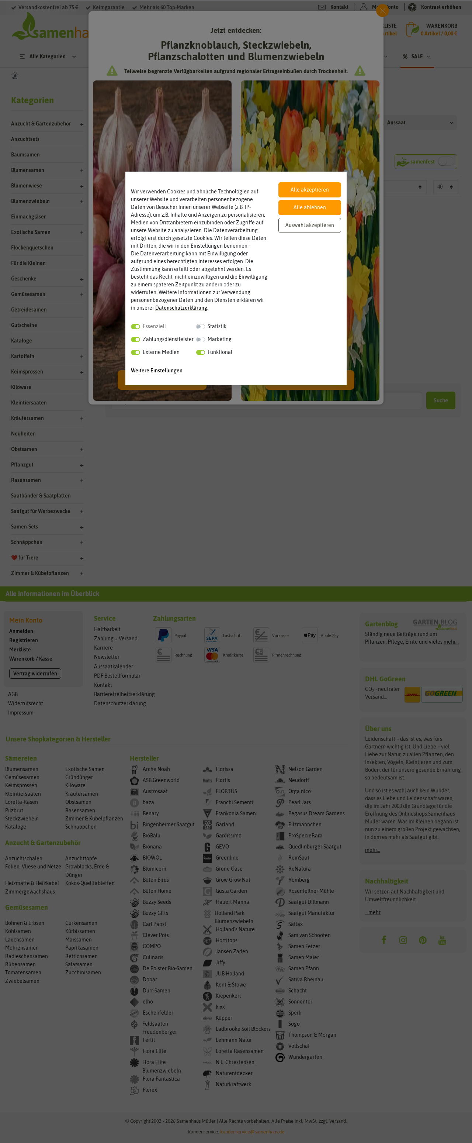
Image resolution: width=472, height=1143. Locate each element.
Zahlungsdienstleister (168, 339)
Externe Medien (161, 352)
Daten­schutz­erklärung (181, 308)
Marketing (220, 339)
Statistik (217, 326)
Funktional (220, 352)
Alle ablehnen (310, 207)
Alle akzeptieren (310, 190)
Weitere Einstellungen (157, 370)
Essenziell (154, 326)
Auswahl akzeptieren (309, 225)
